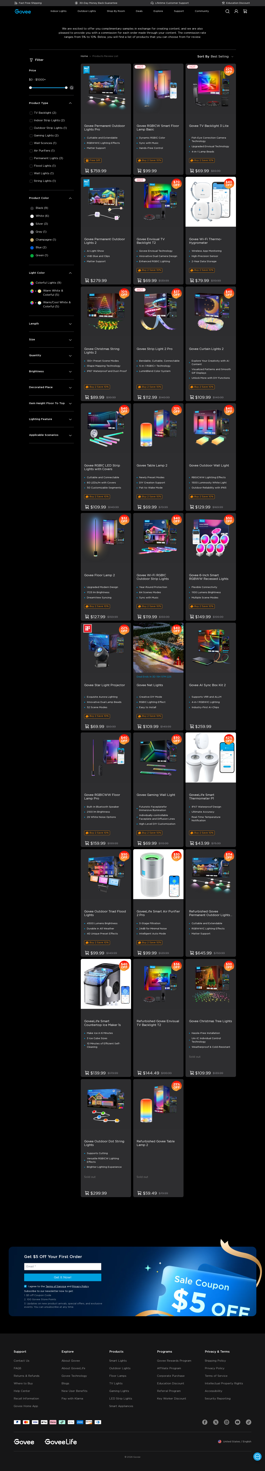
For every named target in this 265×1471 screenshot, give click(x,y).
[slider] (30, 87)
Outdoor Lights (120, 1368)
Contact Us (21, 1360)
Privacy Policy (80, 1286)
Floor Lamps (117, 1376)
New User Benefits (74, 1391)
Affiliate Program (169, 1368)
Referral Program (169, 1391)
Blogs (65, 1383)
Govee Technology (74, 1376)
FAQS (17, 1368)
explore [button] (158, 11)
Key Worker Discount (171, 1398)
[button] (236, 13)
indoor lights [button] (58, 11)
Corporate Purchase (171, 1376)
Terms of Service (56, 1286)
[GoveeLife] (61, 1441)
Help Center (22, 1391)
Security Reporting (218, 1398)
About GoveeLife (73, 1368)
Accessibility (213, 1391)
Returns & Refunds (26, 1376)
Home (84, 56)
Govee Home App (26, 1406)
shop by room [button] (116, 11)
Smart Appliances (121, 1406)
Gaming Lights (119, 1391)
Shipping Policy (215, 1360)
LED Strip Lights (120, 1398)
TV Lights (116, 1383)
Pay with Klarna (72, 1398)
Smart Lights (118, 1360)
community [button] (202, 11)
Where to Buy (23, 1383)
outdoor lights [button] (87, 11)
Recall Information (26, 1398)
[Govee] (24, 1441)
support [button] (179, 11)
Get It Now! (62, 1277)
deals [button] (139, 11)
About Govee (70, 1360)
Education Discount (238, 3)
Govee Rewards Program (174, 1360)
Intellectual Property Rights (224, 1383)
